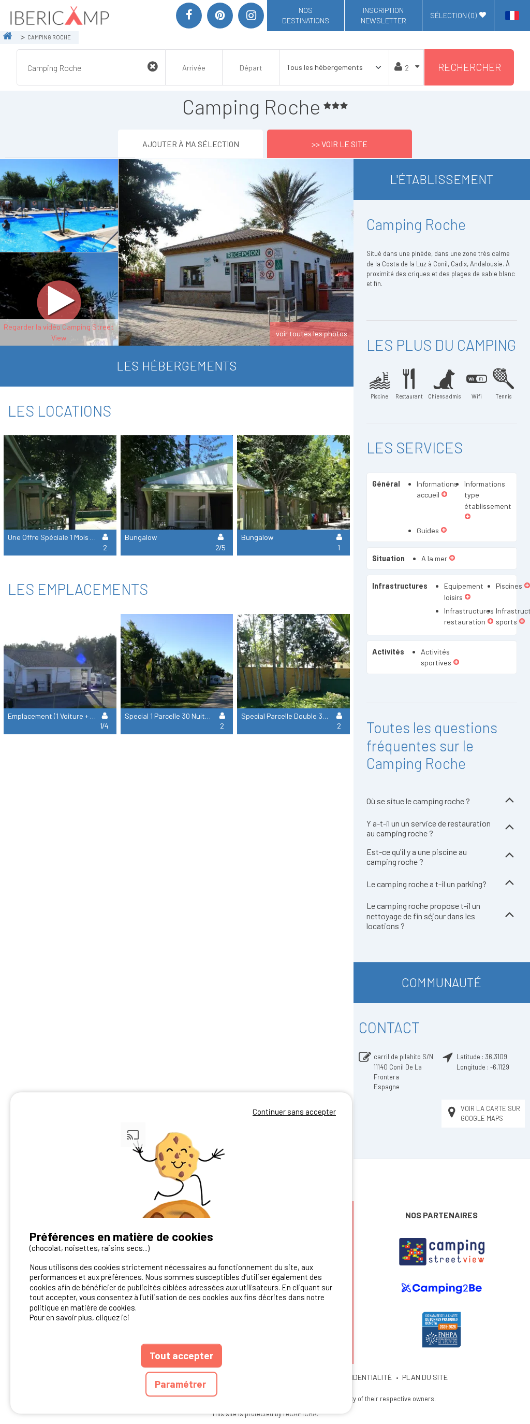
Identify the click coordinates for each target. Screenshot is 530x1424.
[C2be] (442, 1288)
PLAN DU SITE (425, 1377)
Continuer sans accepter (294, 1111)
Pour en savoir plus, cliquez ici (79, 1317)
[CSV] (442, 1251)
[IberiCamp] (58, 15)
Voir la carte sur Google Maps (490, 1113)
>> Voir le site (339, 144)
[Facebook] (189, 16)
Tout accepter (181, 1355)
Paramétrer (181, 1384)
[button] (444, 495)
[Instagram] (251, 16)
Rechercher (469, 67)
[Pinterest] (220, 16)
